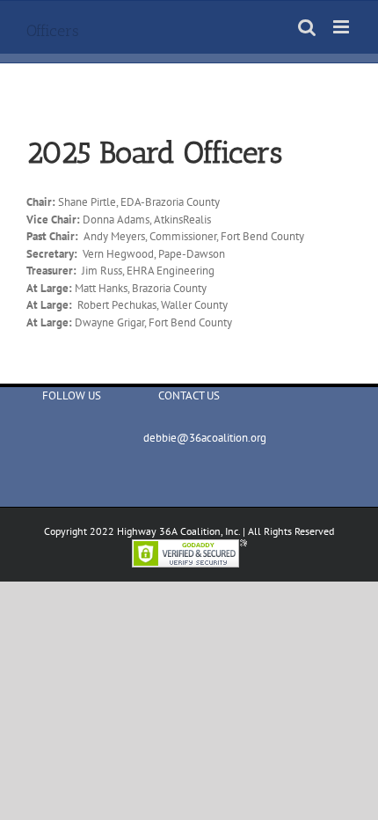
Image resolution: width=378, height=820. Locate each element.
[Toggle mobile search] (307, 27)
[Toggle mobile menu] (342, 27)
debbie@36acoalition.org (188, 437)
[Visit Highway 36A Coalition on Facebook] (67, 442)
